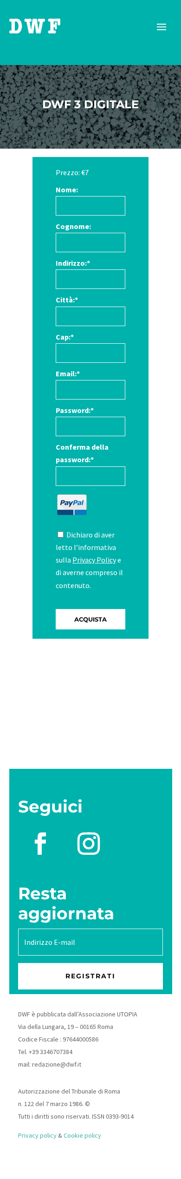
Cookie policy (82, 1135)
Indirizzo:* (73, 263)
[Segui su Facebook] (40, 843)
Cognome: (73, 226)
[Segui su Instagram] (88, 843)
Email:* (68, 373)
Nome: (67, 189)
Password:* (75, 410)
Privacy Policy (94, 559)
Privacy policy (37, 1135)
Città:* (67, 299)
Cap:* (65, 336)
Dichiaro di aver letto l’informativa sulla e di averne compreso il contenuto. (89, 560)
